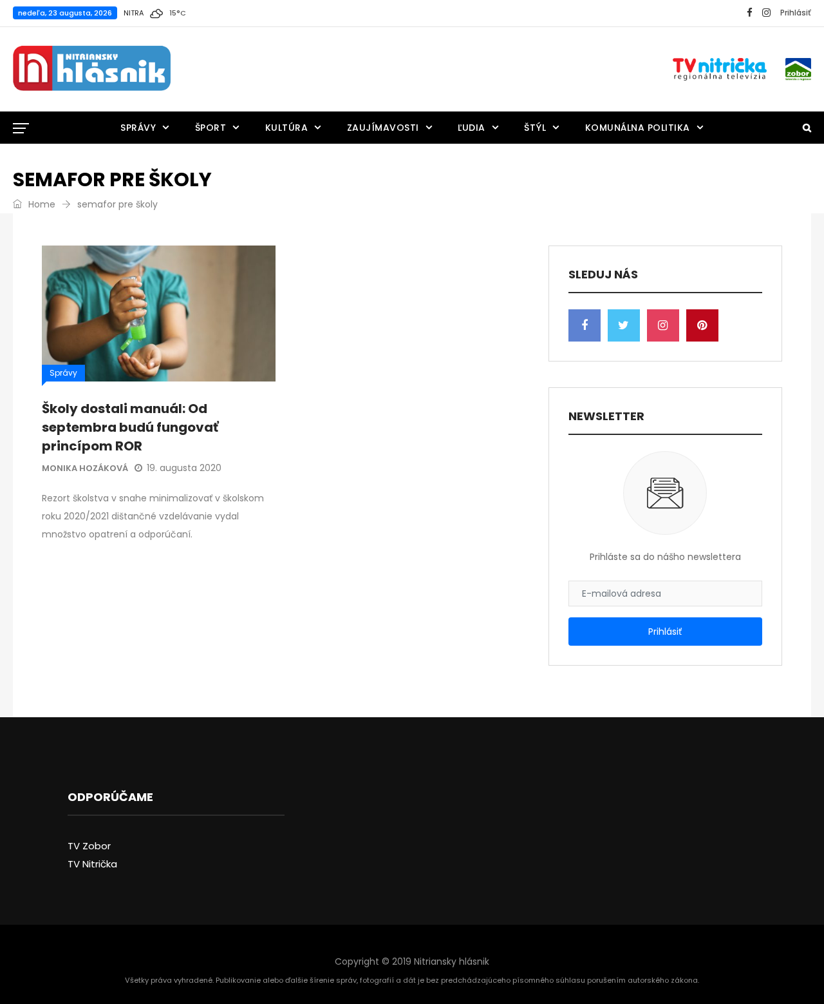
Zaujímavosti (383, 127)
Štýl (535, 127)
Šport (211, 127)
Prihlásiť (795, 12)
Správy (138, 127)
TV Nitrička (92, 864)
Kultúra (286, 127)
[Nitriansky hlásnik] (92, 69)
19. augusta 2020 (184, 467)
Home (40, 204)
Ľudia (471, 127)
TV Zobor (89, 846)
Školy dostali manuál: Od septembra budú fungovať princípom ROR (130, 427)
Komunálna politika (637, 127)
